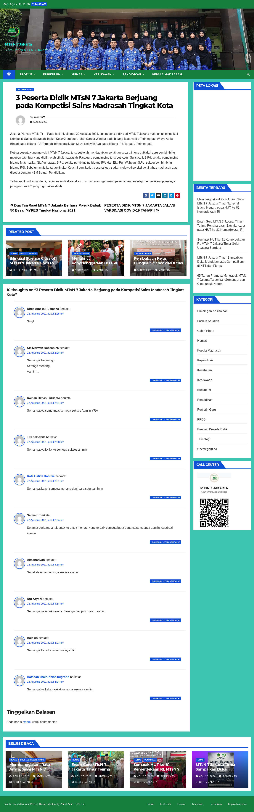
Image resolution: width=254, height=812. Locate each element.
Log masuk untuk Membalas (165, 330)
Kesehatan (204, 370)
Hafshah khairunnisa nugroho (48, 677)
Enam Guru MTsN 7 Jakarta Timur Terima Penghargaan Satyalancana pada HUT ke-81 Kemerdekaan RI (221, 225)
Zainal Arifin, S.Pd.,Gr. (72, 804)
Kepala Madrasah (167, 74)
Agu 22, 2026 (21, 776)
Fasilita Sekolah (208, 321)
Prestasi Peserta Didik (212, 429)
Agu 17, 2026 (83, 776)
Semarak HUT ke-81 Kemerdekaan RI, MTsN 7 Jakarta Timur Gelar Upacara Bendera (221, 243)
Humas (77, 74)
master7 (39, 117)
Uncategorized (25, 89)
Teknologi (203, 439)
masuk (26, 722)
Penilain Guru (206, 409)
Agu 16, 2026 (207, 776)
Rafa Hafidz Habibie (41, 476)
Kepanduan (205, 360)
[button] (248, 74)
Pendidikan (132, 74)
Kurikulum (52, 74)
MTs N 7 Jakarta (18, 44)
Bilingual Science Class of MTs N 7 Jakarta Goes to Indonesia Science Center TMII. (32, 265)
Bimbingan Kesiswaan (212, 311)
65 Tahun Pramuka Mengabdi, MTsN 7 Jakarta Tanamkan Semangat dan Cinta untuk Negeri (221, 279)
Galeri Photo (205, 330)
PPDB (201, 419)
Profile (26, 74)
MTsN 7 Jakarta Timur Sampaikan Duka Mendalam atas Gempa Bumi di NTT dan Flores (221, 261)
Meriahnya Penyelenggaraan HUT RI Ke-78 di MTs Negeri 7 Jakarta (94, 265)
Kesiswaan (103, 74)
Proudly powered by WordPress (20, 804)
